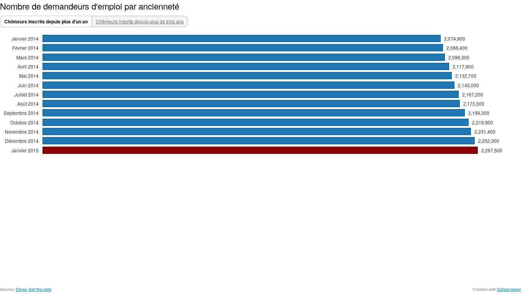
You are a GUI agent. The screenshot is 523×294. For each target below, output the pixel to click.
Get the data (39, 289)
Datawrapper (509, 289)
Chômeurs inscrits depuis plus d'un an (46, 21)
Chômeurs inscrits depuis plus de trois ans (140, 21)
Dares (21, 289)
